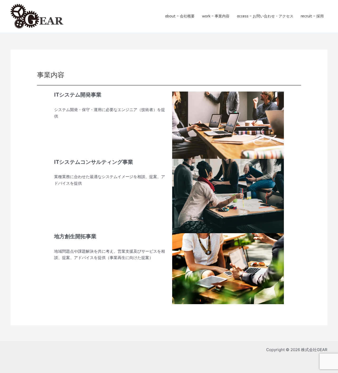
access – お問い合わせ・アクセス (265, 16)
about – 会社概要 (180, 16)
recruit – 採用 (312, 16)
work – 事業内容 (215, 16)
